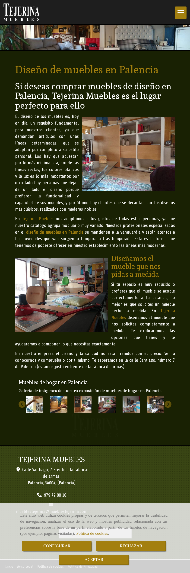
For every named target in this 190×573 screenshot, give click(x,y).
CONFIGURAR (56, 546)
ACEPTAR (94, 559)
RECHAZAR (131, 546)
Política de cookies (92, 533)
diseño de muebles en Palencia (55, 232)
